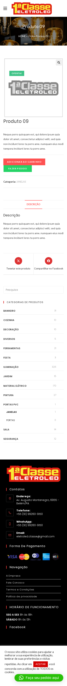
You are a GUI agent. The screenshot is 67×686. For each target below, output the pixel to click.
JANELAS (21, 181)
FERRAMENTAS (11, 348)
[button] (59, 63)
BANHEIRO (9, 310)
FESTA (7, 357)
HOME (22, 36)
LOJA (31, 36)
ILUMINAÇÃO (10, 367)
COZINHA (8, 320)
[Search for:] (33, 289)
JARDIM (7, 376)
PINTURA (8, 395)
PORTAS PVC (10, 404)
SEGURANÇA (10, 438)
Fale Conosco (15, 582)
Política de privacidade (21, 596)
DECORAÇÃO (11, 329)
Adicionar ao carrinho (24, 161)
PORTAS (10, 420)
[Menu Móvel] (5, 8)
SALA (6, 429)
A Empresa (13, 576)
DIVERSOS (9, 339)
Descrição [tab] (33, 204)
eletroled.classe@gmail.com (35, 536)
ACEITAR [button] (41, 664)
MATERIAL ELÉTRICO (14, 385)
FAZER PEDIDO (17, 168)
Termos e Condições (20, 589)
